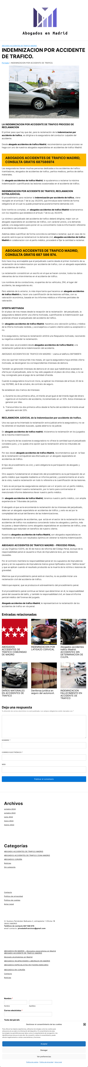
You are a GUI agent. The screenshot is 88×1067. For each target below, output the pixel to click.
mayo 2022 (9, 821)
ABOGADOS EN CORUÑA (14, 970)
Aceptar (44, 1044)
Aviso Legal (58, 1062)
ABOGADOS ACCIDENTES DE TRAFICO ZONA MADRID (27, 855)
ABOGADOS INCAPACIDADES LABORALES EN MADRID (27, 961)
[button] (84, 1024)
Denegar (44, 1050)
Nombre (6, 740)
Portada (5, 63)
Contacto (8, 892)
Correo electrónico (12, 752)
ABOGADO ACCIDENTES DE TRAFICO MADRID (19, 46)
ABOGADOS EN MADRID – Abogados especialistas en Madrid (30, 951)
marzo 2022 (9, 825)
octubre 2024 (10, 809)
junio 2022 (8, 817)
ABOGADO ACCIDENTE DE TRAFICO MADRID (23, 953)
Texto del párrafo (12, 1020)
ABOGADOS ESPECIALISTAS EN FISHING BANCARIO (26, 965)
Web (4, 764)
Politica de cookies (32, 1062)
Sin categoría (9, 867)
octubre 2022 (10, 813)
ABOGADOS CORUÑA (13, 859)
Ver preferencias (44, 1056)
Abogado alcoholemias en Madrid (18, 957)
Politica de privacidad (46, 1062)
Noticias (7, 863)
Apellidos (32, 1006)
